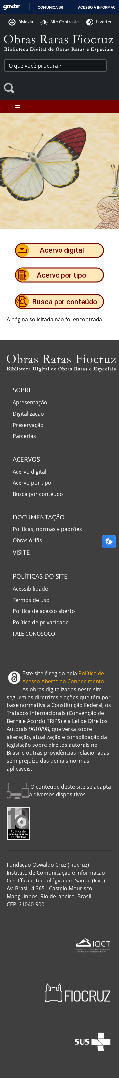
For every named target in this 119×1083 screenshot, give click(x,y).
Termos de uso (31, 600)
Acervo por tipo (32, 482)
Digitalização (28, 413)
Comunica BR (50, 7)
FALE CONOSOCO (34, 633)
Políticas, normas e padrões (47, 529)
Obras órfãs (27, 540)
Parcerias (24, 436)
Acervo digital (29, 471)
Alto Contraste (64, 21)
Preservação (28, 425)
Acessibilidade (30, 588)
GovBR (11, 7)
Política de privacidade (41, 622)
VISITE (21, 552)
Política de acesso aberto (44, 611)
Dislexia (25, 21)
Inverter (104, 21)
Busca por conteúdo (38, 494)
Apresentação (30, 402)
